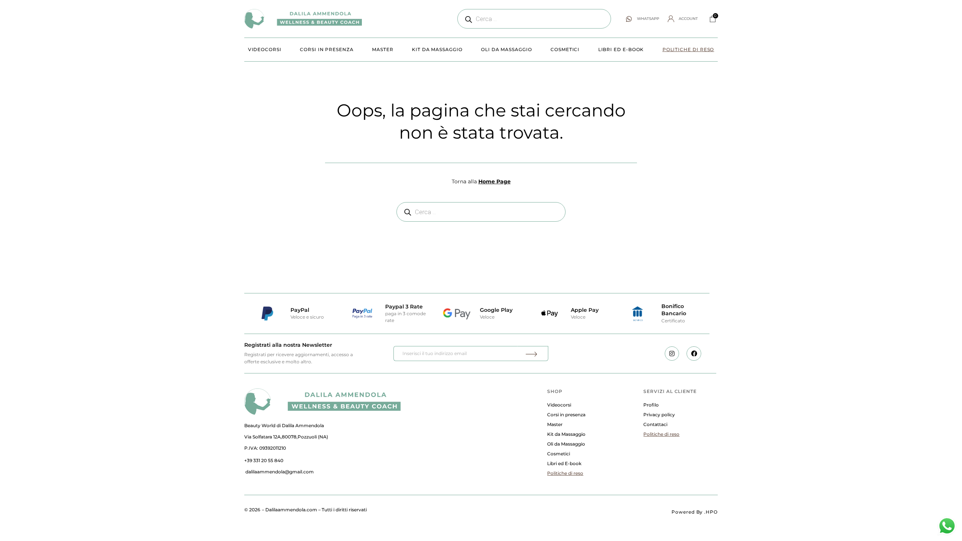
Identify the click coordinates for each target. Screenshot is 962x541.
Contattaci (655, 424)
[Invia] (532, 353)
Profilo (651, 405)
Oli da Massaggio (506, 49)
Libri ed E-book (621, 49)
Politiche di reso (688, 49)
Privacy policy (659, 414)
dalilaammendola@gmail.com (279, 472)
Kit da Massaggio (437, 49)
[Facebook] (694, 353)
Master (382, 49)
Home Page (494, 181)
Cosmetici (565, 49)
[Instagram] (672, 353)
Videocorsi (264, 49)
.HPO (711, 512)
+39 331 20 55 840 (263, 460)
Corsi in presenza (327, 49)
